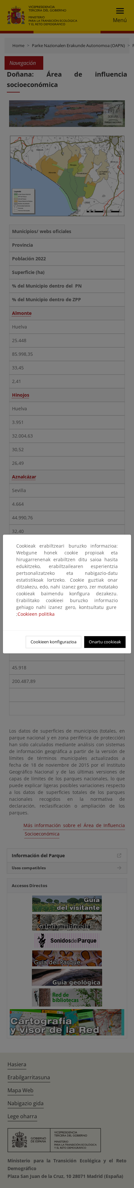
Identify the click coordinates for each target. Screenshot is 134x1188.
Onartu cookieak (105, 642)
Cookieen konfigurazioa (53, 642)
